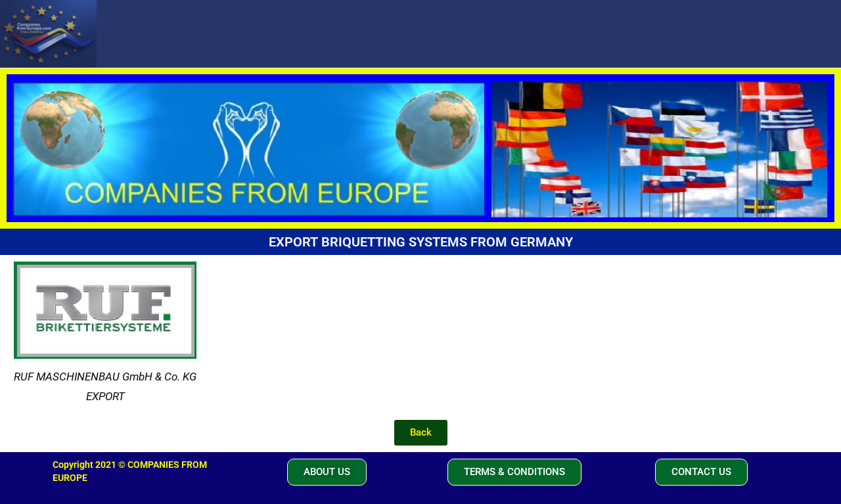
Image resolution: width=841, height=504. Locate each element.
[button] (327, 472)
